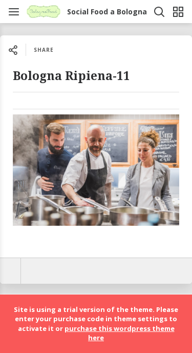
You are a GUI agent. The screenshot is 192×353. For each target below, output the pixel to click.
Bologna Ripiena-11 (71, 76)
